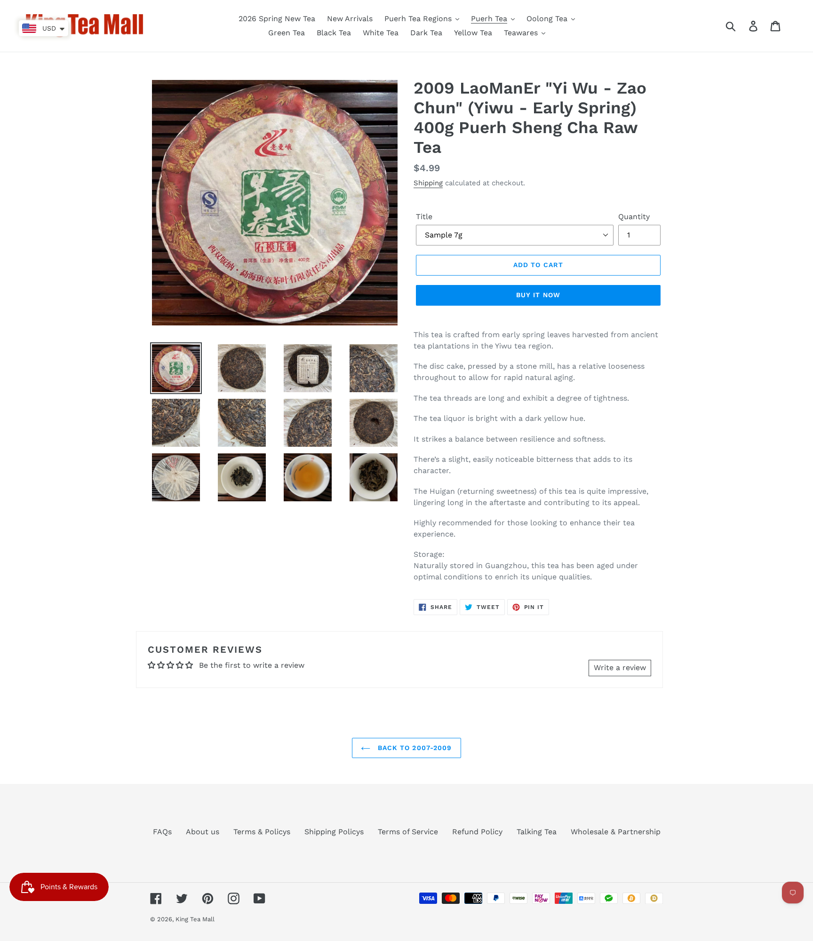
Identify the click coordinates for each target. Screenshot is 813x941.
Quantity (634, 216)
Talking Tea (537, 831)
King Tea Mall (195, 919)
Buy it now (538, 295)
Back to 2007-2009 (413, 747)
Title (424, 216)
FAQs (162, 831)
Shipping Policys (334, 831)
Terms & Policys (261, 831)
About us (202, 831)
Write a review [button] (620, 667)
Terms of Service (408, 831)
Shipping (428, 183)
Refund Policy (477, 831)
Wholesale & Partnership (616, 831)
